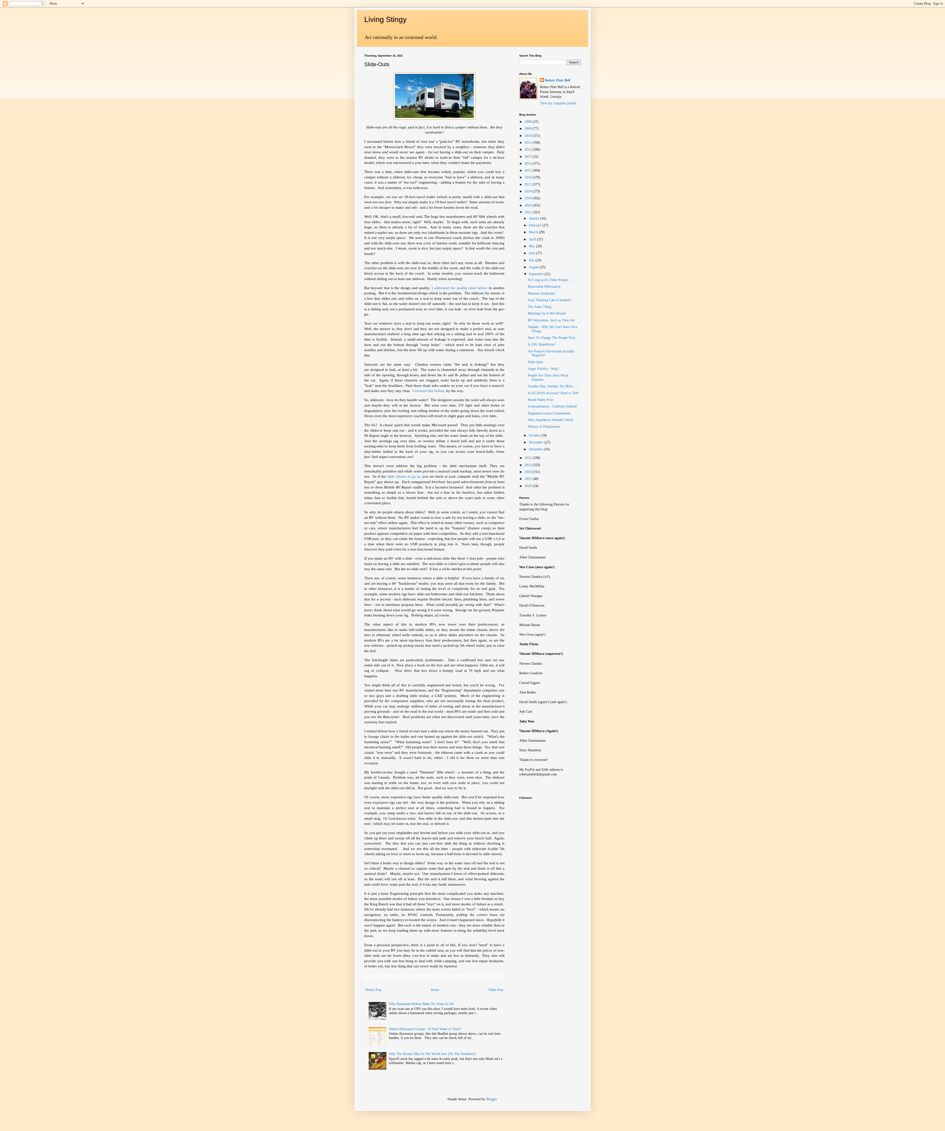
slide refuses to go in (403, 476)
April (533, 239)
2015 (529, 170)
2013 (529, 156)
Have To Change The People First (551, 338)
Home (435, 990)
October (535, 435)
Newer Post (373, 990)
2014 (529, 163)
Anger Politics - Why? (543, 369)
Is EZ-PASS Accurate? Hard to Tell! (553, 393)
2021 (529, 212)
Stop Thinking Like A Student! (549, 300)
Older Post (495, 990)
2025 (529, 479)
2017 (529, 184)
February (535, 225)
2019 (529, 198)
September (537, 274)
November (536, 442)
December (536, 449)
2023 (529, 465)
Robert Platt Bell (557, 80)
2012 (529, 149)
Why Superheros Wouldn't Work (550, 420)
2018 (529, 191)
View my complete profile (558, 103)
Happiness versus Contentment (549, 413)
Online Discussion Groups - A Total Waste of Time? (425, 1029)
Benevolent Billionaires (544, 286)
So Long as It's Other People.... (550, 280)
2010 (529, 136)
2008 (529, 122)
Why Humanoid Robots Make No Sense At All (421, 1004)
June (532, 253)
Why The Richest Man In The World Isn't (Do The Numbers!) (432, 1054)
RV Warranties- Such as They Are (551, 320)
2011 (529, 142)
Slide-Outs (535, 362)
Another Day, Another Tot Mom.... (552, 386)
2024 (529, 472)
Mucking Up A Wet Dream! (547, 313)
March (534, 232)
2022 (529, 458)
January (534, 218)
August (534, 267)
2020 (529, 205)
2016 (529, 177)
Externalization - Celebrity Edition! (553, 406)
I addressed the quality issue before (460, 288)
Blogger (491, 1099)
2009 (529, 128)
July (532, 260)
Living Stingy (385, 19)
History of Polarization (544, 426)
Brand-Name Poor (540, 400)
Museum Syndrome (541, 293)
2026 (529, 486)
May (532, 246)
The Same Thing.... (541, 307)
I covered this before (428, 391)
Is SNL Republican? (542, 344)
